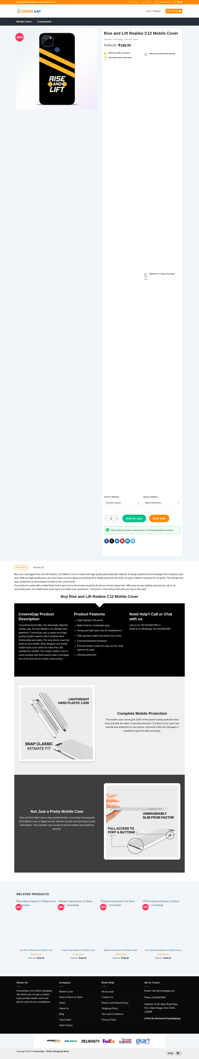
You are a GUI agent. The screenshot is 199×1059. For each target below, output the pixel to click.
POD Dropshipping (162, 2)
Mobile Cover (24, 21)
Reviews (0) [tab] (38, 567)
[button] (173, 11)
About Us (64, 1008)
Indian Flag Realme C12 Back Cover (78, 950)
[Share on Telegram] (132, 541)
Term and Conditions (112, 1014)
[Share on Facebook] (106, 541)
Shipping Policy (110, 1008)
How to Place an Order (71, 997)
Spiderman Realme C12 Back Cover (120, 950)
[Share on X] (111, 541)
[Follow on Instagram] (175, 2)
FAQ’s (62, 1003)
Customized (44, 21)
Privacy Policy (109, 1020)
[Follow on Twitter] (178, 2)
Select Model (151, 497)
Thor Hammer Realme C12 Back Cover (163, 950)
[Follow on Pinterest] (181, 2)
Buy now (159, 518)
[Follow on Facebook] (173, 2)
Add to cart (134, 518)
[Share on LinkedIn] (127, 541)
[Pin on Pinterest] (122, 541)
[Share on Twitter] (117, 541)
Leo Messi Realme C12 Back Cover (36, 950)
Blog (61, 1014)
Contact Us (133, 2)
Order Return (66, 1025)
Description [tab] (21, 567)
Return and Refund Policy (115, 1003)
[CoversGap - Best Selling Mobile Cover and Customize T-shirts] (28, 11)
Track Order (146, 2)
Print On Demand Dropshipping (163, 1018)
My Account (108, 991)
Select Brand (112, 497)
